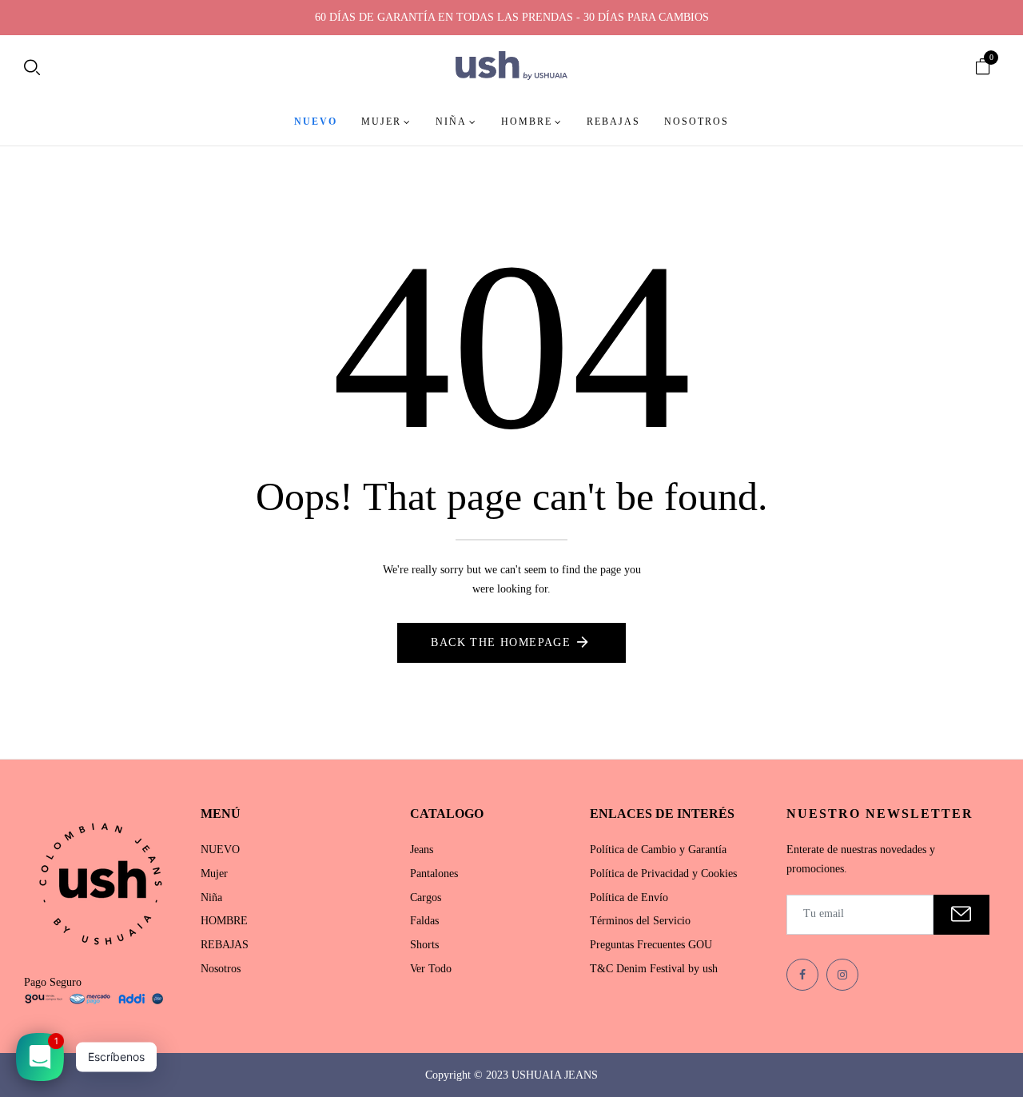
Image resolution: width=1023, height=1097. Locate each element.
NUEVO (220, 850)
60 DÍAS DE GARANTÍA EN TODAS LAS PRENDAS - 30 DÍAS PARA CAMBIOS (512, 17)
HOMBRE (224, 921)
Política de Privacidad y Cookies (663, 874)
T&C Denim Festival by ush (654, 969)
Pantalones (434, 874)
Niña (211, 898)
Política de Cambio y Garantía (658, 850)
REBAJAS (225, 945)
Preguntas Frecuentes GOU (651, 945)
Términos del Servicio (640, 921)
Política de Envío (629, 898)
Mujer (214, 874)
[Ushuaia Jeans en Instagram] (842, 975)
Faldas (424, 921)
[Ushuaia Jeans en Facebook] (802, 975)
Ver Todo (431, 969)
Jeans (421, 850)
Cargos (425, 898)
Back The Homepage (501, 642)
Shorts (424, 945)
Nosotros (221, 969)
